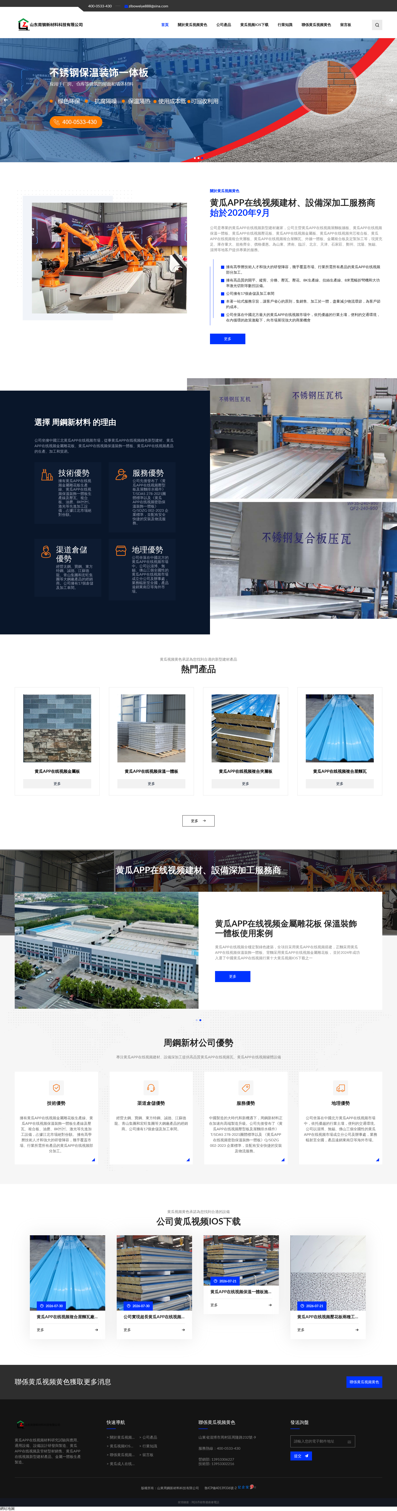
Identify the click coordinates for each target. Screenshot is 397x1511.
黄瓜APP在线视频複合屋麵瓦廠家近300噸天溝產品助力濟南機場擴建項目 (67, 1317)
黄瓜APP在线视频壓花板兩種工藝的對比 (328, 1317)
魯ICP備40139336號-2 (220, 1488)
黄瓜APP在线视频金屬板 (57, 772)
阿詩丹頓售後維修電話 (205, 1502)
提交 (298, 1456)
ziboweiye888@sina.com (148, 6)
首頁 (165, 25)
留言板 (345, 25)
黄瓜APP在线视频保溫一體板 (151, 772)
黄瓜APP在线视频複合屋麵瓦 (340, 772)
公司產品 (223, 25)
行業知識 (285, 25)
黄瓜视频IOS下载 (254, 25)
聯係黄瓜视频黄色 (316, 25)
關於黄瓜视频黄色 (192, 25)
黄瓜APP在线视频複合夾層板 (245, 772)
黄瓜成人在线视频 (124, 1464)
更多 (227, 339)
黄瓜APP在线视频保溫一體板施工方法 (241, 1292)
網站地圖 (7, 1509)
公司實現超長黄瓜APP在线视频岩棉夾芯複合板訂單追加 (154, 1317)
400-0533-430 (100, 6)
